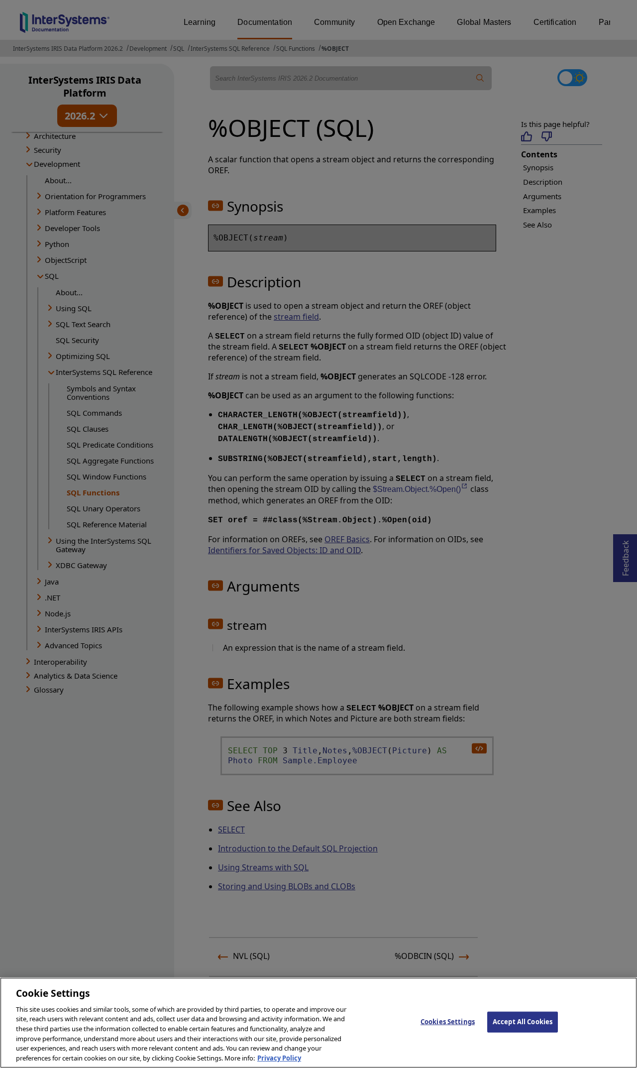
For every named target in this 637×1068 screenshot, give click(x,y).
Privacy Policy (279, 1057)
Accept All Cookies (522, 1021)
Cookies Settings (448, 1021)
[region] (318, 1022)
